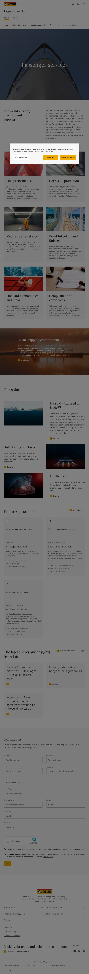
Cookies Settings (21, 157)
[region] (44, 153)
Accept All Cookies (67, 157)
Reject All (50, 157)
